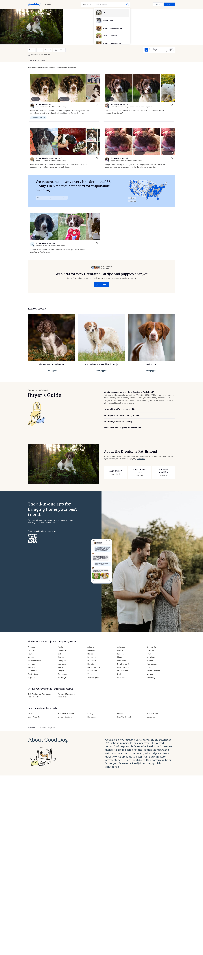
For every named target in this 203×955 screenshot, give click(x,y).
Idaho (60, 654)
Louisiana (91, 657)
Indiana (120, 654)
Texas (89, 674)
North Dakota (123, 667)
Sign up (169, 4)
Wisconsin (121, 677)
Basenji (90, 713)
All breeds (31, 728)
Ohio (149, 667)
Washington (63, 677)
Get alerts (103, 285)
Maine (119, 657)
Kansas (31, 657)
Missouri (150, 661)
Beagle (120, 713)
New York (62, 667)
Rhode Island (122, 671)
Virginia (31, 677)
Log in (158, 4)
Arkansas (121, 647)
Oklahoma (32, 671)
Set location (45, 54)
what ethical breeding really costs (118, 403)
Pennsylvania (93, 671)
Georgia (150, 650)
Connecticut (63, 650)
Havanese (91, 717)
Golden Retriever (65, 717)
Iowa (149, 654)
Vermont (150, 674)
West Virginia (93, 677)
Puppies (41, 60)
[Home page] (34, 4)
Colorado (32, 650)
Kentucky (62, 657)
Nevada (90, 664)
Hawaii (31, 654)
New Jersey (152, 664)
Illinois (90, 654)
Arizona (90, 647)
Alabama (31, 647)
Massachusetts (34, 661)
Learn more (141, 459)
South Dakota (34, 674)
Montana (31, 664)
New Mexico (33, 667)
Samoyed (151, 717)
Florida (120, 650)
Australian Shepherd (66, 713)
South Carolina (153, 671)
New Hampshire (123, 664)
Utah (119, 674)
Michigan (62, 661)
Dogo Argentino (35, 717)
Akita (30, 713)
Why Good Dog (51, 4)
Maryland (151, 657)
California (151, 647)
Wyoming (151, 677)
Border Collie (152, 713)
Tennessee (62, 674)
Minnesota (91, 661)
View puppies (52, 371)
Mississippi (121, 661)
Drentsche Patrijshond (47, 728)
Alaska (60, 647)
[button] (44, 88)
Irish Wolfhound (124, 717)
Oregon (61, 671)
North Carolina (93, 667)
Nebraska (62, 664)
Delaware (91, 650)
